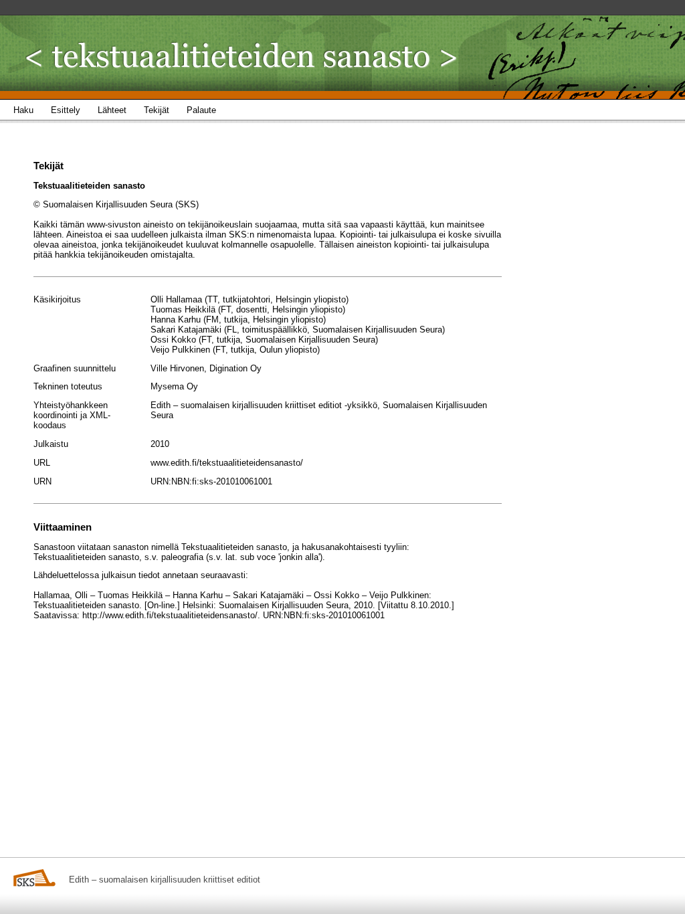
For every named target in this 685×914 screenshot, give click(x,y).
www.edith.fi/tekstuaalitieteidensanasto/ (227, 463)
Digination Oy (235, 368)
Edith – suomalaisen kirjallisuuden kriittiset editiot (164, 880)
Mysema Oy (174, 386)
